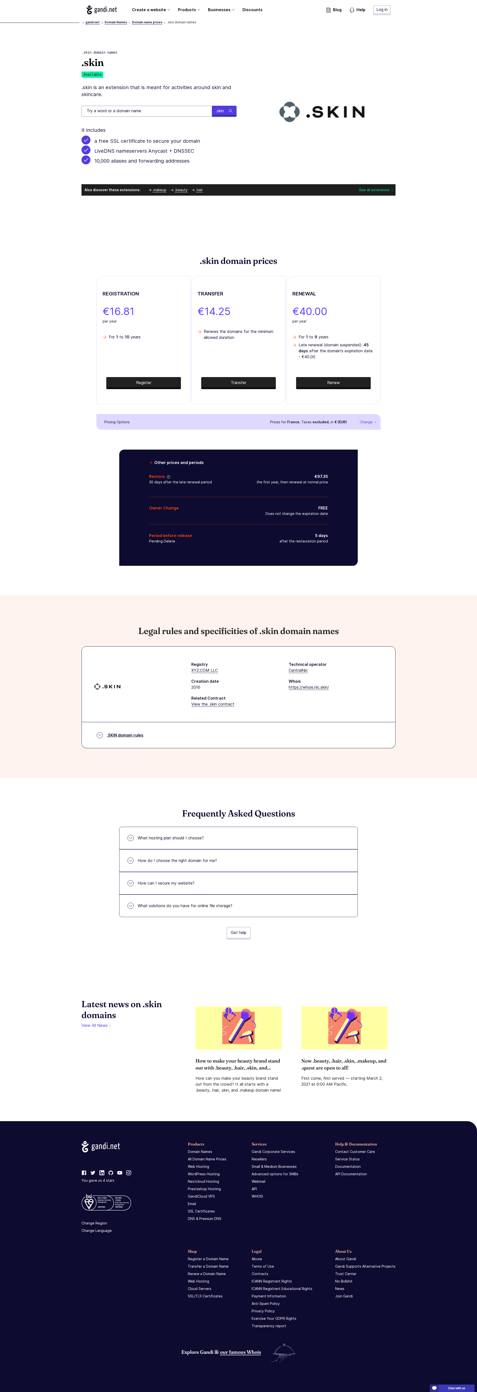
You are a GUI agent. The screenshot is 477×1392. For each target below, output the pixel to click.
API (254, 1189)
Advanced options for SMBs (275, 1174)
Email (192, 1204)
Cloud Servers (199, 1288)
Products (187, 9)
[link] (83, 1173)
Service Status (347, 1159)
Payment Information (269, 1296)
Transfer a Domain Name (208, 1266)
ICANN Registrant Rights (272, 1281)
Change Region (94, 1223)
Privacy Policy (263, 1311)
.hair (199, 190)
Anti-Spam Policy (266, 1303)
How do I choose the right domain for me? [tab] (177, 860)
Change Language (96, 1230)
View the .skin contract (212, 704)
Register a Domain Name (208, 1259)
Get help (238, 932)
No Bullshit (344, 1281)
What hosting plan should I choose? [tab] (171, 837)
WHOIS (257, 1196)
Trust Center (346, 1274)
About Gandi (345, 1259)
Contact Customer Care (355, 1151)
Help (361, 9)
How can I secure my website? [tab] (166, 883)
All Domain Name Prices (207, 1159)
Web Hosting (198, 1166)
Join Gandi (344, 1296)
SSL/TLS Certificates (205, 1296)
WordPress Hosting (204, 1174)
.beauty (181, 190)
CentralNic (298, 670)
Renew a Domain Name (207, 1274)
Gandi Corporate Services (273, 1151)
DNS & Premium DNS (204, 1218)
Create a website (149, 9)
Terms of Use (263, 1266)
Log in (382, 9)
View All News (94, 1025)
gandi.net (92, 22)
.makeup (159, 190)
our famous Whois (240, 1352)
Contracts (260, 1274)
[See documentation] (167, 476)
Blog (337, 9)
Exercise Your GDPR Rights (274, 1318)
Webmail (258, 1181)
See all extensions (374, 190)
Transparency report (269, 1326)
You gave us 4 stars (97, 1180)
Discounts (252, 9)
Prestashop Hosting (204, 1189)
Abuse (257, 1259)
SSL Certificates (201, 1211)
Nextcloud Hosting (203, 1181)
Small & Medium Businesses (274, 1166)
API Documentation (351, 1174)
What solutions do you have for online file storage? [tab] (185, 905)
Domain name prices (147, 22)
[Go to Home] (101, 9)
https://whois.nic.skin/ (309, 687)
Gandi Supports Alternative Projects (365, 1266)
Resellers (259, 1159)
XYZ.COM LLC (204, 670)
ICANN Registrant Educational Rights (282, 1288)
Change (366, 422)
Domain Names (116, 22)
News (339, 1288)
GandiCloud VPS (201, 1196)
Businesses (219, 9)
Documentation (348, 1166)
